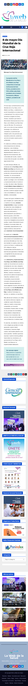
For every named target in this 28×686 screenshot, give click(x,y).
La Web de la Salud (14, 657)
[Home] (2, 27)
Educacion (23, 676)
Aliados (9, 676)
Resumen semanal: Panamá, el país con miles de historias (13, 586)
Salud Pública (18, 680)
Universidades (22, 678)
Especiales (6, 584)
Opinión (7, 683)
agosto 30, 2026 (9, 589)
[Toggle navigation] (11, 27)
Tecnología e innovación (8, 680)
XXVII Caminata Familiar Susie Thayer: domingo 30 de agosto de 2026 (14, 601)
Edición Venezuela (18, 683)
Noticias (5, 36)
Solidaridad (6, 599)
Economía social (16, 676)
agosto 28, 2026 (9, 604)
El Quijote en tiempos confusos (12, 633)
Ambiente (4, 678)
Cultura (6, 631)
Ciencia (5, 613)
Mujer (12, 678)
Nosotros (4, 676)
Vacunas (24, 680)
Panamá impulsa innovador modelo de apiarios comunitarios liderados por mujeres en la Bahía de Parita (14, 616)
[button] (19, 27)
